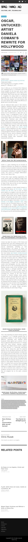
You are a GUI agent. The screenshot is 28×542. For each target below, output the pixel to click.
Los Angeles (11, 406)
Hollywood (4, 406)
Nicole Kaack (4, 509)
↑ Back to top (14, 539)
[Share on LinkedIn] (26, 52)
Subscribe (3, 527)
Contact (3, 525)
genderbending (5, 405)
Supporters (3, 529)
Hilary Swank (22, 405)
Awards (3, 402)
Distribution (4, 524)
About (2, 522)
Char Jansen (4, 470)
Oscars (17, 406)
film (11, 403)
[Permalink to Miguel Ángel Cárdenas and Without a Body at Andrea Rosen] (14, 500)
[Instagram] (19, 1)
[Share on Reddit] (23, 54)
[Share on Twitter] (21, 52)
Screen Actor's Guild (6, 408)
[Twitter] (22, 1)
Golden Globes (14, 405)
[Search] (3, 1)
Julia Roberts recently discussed (19, 253)
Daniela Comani (22, 402)
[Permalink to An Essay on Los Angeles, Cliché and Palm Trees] (14, 461)
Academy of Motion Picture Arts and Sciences (13, 400)
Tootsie (15, 408)
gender (22, 403)
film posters (16, 403)
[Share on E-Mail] (26, 54)
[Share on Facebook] (18, 52)
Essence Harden (5, 490)
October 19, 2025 (5, 471)
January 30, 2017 (5, 491)
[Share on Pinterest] (23, 52)
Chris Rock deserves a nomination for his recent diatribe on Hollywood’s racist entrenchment (14, 208)
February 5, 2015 (12, 52)
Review (3, 16)
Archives (3, 531)
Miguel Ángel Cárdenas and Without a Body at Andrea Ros (13, 507)
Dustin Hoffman (5, 403)
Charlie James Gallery (11, 402)
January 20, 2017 (5, 511)
